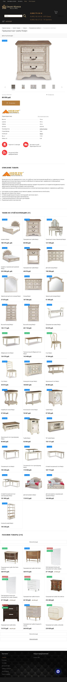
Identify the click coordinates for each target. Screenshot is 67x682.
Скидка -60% (37, 657)
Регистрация (32, 1)
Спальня (25, 28)
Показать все (33, 639)
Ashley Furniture (43, 129)
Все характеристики (43, 116)
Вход (25, 1)
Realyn (41, 133)
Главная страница (6, 28)
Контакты (20, 1)
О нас (4, 1)
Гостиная (4, 663)
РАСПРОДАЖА (5, 671)
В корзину (12, 103)
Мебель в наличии (6, 668)
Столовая (4, 660)
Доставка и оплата (11, 1)
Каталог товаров (16, 28)
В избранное (51, 94)
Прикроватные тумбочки (35, 28)
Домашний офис (6, 665)
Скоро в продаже (6, 674)
